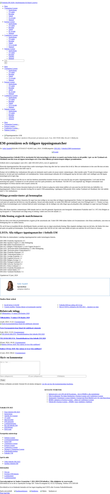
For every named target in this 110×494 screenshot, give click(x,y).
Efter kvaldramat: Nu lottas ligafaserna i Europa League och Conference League (76, 396)
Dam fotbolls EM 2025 (12, 412)
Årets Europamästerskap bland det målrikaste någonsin (20, 328)
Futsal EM (7, 441)
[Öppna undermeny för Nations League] (16, 130)
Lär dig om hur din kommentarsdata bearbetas (57, 384)
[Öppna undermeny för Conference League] (18, 128)
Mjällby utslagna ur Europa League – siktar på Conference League (71, 400)
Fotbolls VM (8, 453)
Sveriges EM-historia (11, 474)
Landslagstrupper (10, 423)
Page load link (5, 493)
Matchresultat (8, 420)
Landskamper (9, 476)
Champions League (11, 443)
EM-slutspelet (9, 422)
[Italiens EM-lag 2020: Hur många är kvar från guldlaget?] (20, 344)
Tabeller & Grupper (11, 416)
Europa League (9, 445)
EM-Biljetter (8, 427)
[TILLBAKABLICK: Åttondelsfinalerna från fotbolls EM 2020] (22, 334)
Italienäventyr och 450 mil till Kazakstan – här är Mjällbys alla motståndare (74, 394)
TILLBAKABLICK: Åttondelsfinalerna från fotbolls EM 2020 (23, 338)
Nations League (9, 438)
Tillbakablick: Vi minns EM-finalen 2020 (15, 318)
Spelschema (8, 414)
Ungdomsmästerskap (11, 440)
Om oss (6, 472)
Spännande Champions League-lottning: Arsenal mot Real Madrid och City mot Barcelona (79, 398)
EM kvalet (7, 429)
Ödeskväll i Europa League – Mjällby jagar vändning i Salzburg (70, 402)
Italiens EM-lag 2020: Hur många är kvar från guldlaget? (21, 349)
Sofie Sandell (6, 148)
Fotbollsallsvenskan (11, 451)
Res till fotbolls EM (11, 425)
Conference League (11, 447)
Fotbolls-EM (65, 148)
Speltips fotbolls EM (11, 463)
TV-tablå (7, 418)
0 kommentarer (75, 148)
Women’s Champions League (14, 449)
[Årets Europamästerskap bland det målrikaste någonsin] (19, 324)
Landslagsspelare (10, 478)
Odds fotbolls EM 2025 (12, 462)
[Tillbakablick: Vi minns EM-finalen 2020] (15, 313)
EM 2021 (57, 148)
